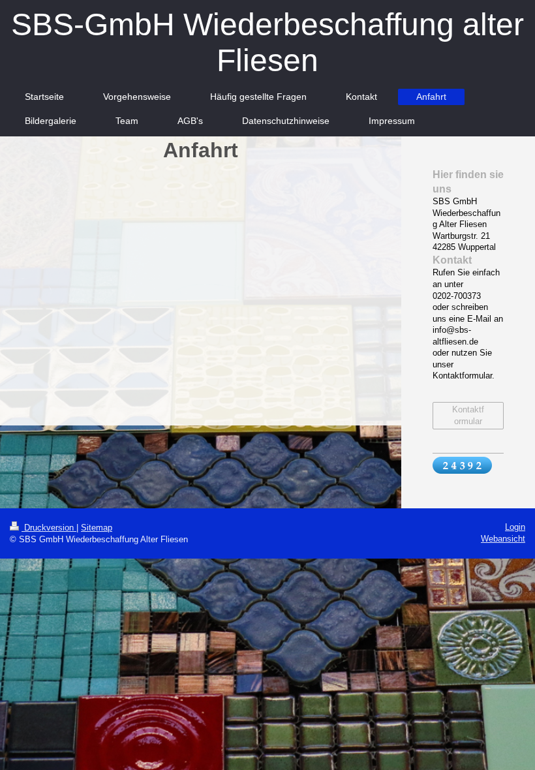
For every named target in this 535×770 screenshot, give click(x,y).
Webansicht (503, 539)
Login (515, 527)
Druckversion (49, 527)
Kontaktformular (468, 415)
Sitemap (96, 527)
